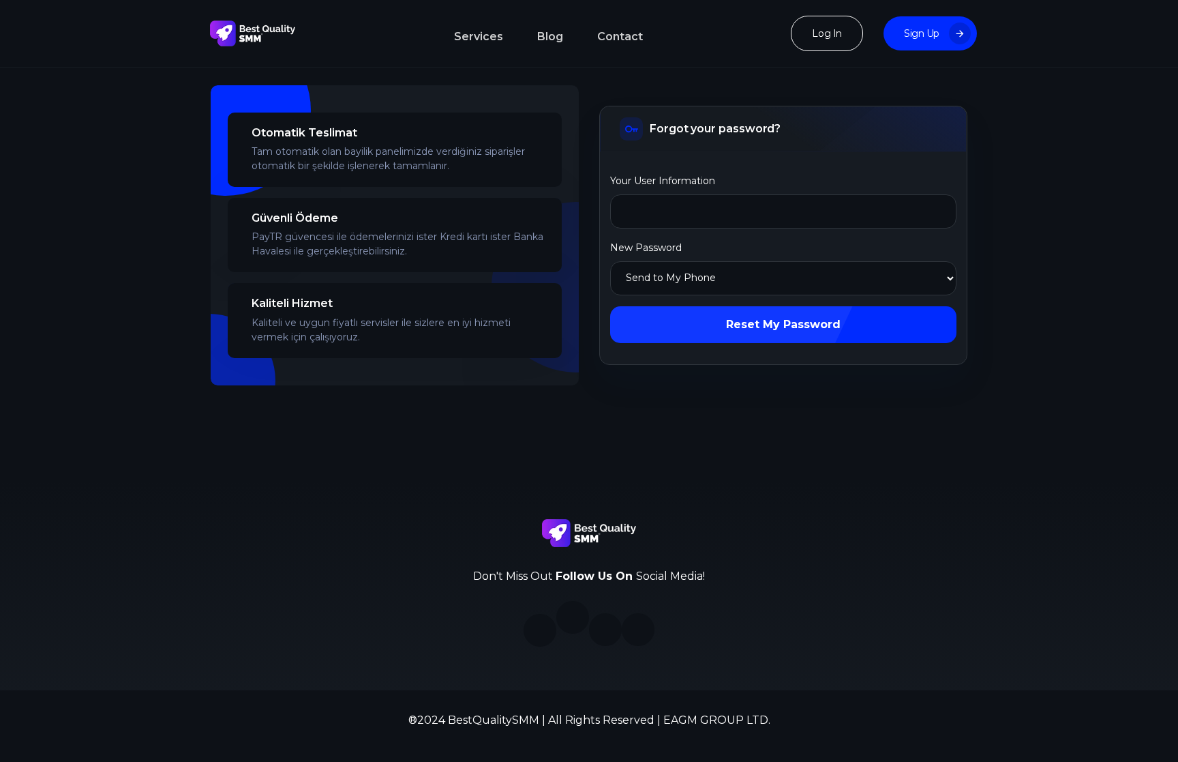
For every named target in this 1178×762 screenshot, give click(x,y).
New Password (646, 247)
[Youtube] (638, 629)
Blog (550, 36)
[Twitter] (605, 629)
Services (478, 36)
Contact (620, 36)
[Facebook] (572, 617)
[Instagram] (540, 630)
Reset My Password (783, 324)
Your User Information (662, 180)
